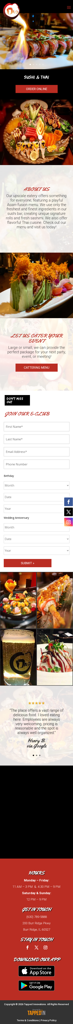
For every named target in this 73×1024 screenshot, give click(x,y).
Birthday (9, 476)
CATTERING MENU (36, 367)
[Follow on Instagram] (45, 947)
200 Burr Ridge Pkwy (36, 923)
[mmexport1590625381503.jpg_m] (18, 627)
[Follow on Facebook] (27, 947)
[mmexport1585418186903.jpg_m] (55, 627)
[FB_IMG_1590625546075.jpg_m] (18, 684)
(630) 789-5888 (36, 917)
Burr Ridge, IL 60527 (36, 929)
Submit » (27, 563)
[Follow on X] (36, 947)
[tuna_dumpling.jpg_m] (55, 684)
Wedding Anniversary (16, 517)
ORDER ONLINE (36, 89)
